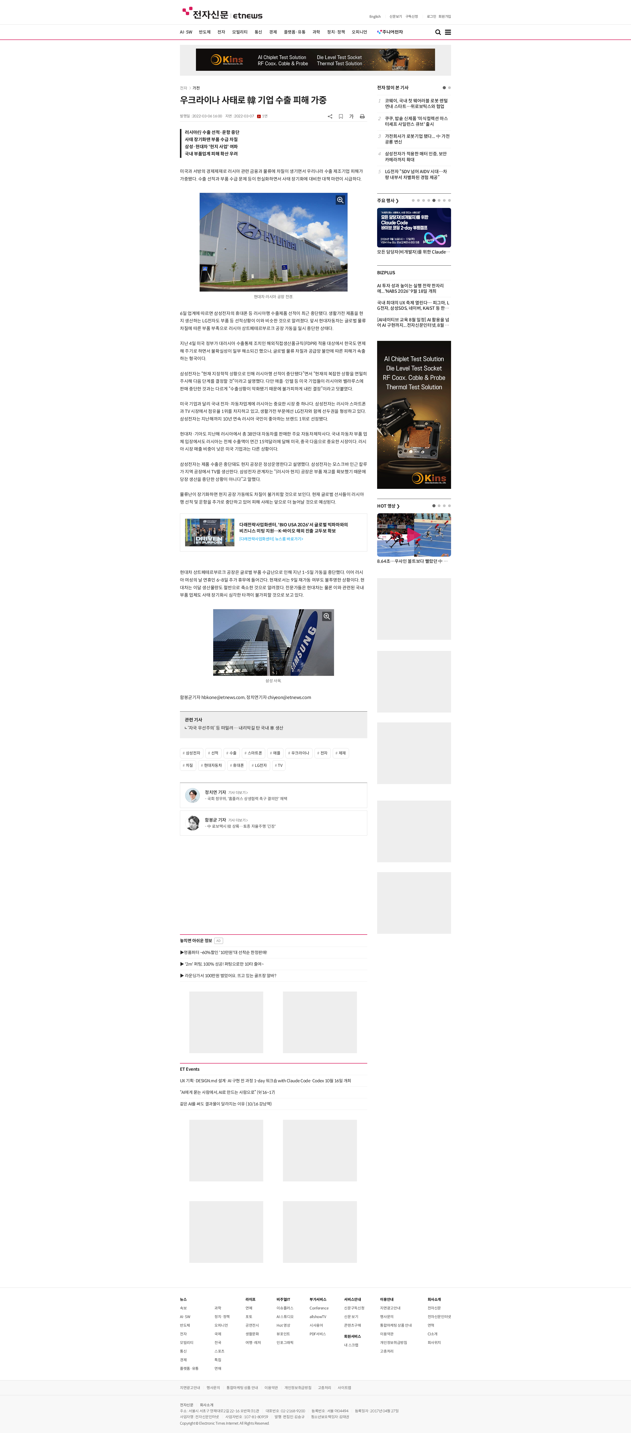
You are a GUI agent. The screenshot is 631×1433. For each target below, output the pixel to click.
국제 (217, 1334)
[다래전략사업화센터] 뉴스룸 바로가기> (271, 539)
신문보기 (395, 16)
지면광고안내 (390, 1308)
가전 (196, 88)
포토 (248, 1316)
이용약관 (387, 1334)
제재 (342, 753)
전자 (221, 32)
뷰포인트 (283, 1334)
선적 (214, 753)
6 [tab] (439, 200)
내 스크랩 (351, 1345)
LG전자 (261, 765)
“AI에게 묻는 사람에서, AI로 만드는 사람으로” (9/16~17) (227, 1092)
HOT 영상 (388, 506)
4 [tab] (428, 200)
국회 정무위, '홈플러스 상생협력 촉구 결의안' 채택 (247, 798)
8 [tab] (449, 200)
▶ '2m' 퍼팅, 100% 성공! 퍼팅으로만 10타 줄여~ (221, 964)
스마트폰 (255, 753)
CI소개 (433, 1334)
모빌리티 (240, 32)
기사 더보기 (237, 792)
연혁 (431, 1325)
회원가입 (444, 16)
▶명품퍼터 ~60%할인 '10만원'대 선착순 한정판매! (223, 952)
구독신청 (411, 16)
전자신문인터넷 (439, 1316)
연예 (248, 1308)
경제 (273, 32)
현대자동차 (213, 765)
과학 (316, 32)
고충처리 (387, 1351)
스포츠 (219, 1351)
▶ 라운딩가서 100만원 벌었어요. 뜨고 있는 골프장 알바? (228, 975)
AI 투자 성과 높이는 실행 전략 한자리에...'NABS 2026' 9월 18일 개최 (410, 288)
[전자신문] (222, 12)
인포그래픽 (285, 1342)
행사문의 (387, 1316)
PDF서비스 (318, 1334)
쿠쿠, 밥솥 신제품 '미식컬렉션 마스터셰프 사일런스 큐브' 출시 (416, 121)
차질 (189, 765)
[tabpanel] (414, 139)
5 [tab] (434, 200)
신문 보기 (351, 1316)
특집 (217, 1360)
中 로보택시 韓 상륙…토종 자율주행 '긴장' (241, 826)
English (375, 16)
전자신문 (434, 1308)
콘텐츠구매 (352, 1325)
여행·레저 (253, 1342)
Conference (319, 1308)
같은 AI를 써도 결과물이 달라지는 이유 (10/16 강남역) (226, 1104)
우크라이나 (300, 753)
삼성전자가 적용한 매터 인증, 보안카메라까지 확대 (416, 156)
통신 (258, 32)
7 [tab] (444, 200)
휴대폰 (238, 765)
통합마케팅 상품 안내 (396, 1325)
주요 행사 (388, 200)
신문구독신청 (354, 1308)
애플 (276, 753)
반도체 (204, 32)
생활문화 (252, 1334)
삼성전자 (193, 753)
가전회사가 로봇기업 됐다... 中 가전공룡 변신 (417, 139)
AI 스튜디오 (285, 1316)
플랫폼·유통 (295, 32)
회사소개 (206, 1405)
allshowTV (318, 1316)
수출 (233, 753)
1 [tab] (444, 87)
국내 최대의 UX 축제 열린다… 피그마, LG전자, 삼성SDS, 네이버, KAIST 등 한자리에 (413, 308)
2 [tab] (449, 87)
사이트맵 (344, 1387)
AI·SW (186, 32)
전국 (217, 1342)
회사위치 (434, 1342)
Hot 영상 (283, 1325)
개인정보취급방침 (393, 1342)
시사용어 (316, 1325)
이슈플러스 (285, 1308)
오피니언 (359, 32)
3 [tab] (423, 200)
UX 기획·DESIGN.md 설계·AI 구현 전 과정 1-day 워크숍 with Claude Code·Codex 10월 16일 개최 (265, 1081)
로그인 (431, 16)
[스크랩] (340, 116)
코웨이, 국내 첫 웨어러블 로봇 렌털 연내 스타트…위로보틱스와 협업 (416, 103)
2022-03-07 (250, 116)
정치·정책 (336, 32)
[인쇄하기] (362, 116)
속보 (183, 1308)
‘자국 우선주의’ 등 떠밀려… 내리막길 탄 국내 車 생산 (235, 728)
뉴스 (183, 1299)
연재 (217, 1368)
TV (280, 765)
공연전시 (252, 1325)
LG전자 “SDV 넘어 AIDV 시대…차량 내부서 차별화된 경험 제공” (416, 174)
